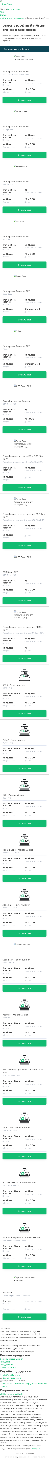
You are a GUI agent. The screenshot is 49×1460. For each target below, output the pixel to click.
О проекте (19, 1453)
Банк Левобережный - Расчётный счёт (22, 1237)
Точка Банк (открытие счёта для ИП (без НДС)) (23, 628)
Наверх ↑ (36, 1448)
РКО (2, 12)
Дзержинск (19, 18)
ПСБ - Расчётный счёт (13, 795)
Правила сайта (39, 1457)
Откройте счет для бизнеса (16, 401)
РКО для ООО (6, 1364)
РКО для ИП (5, 1361)
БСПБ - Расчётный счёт (14, 685)
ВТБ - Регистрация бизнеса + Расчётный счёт (23, 1071)
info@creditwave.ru (11, 1375)
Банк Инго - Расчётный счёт (16, 1127)
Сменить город (14, 9)
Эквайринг (8, 1292)
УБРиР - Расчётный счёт (14, 740)
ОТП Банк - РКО (10, 572)
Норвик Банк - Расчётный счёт (18, 849)
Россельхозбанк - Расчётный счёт (19, 1182)
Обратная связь (7, 1383)
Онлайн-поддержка (12, 1378)
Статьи (3, 15)
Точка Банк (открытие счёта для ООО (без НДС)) (24, 516)
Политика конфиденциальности (30, 1383)
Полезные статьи (8, 1367)
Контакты (30, 1453)
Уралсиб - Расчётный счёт (15, 1014)
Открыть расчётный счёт (11, 1359)
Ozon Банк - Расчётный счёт (16, 959)
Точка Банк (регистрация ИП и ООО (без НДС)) (23, 458)
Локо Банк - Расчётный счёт (17, 904)
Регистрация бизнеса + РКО (16, 71)
